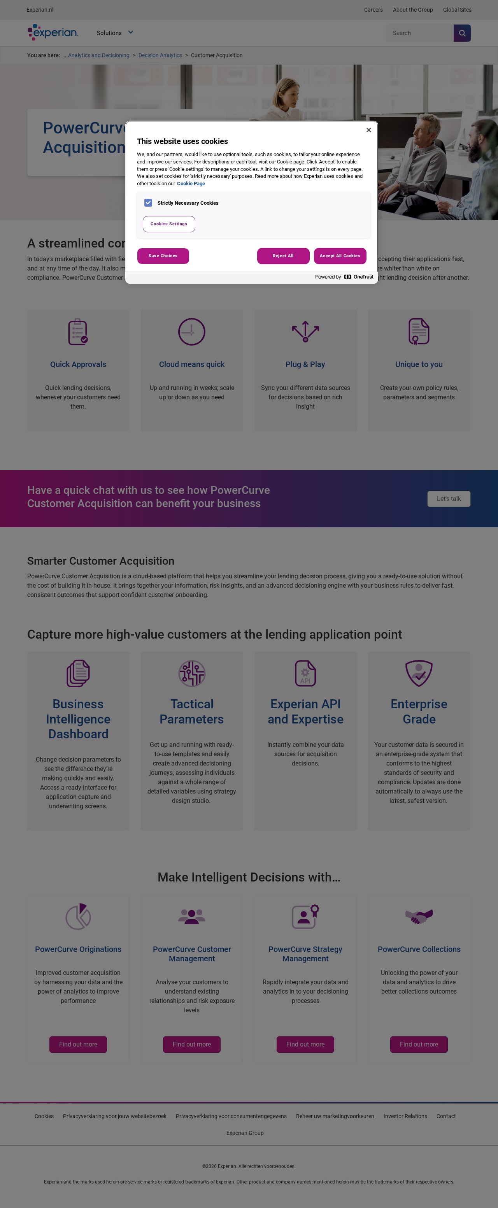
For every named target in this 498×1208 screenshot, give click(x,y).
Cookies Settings (169, 223)
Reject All (283, 255)
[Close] (368, 130)
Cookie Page (191, 183)
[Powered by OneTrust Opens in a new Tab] (344, 279)
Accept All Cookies (340, 255)
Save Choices (163, 255)
